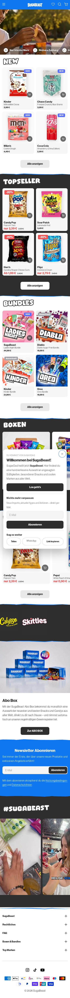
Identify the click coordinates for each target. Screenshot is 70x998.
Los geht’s (35, 487)
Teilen (13, 541)
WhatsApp (31, 541)
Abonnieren (35, 524)
